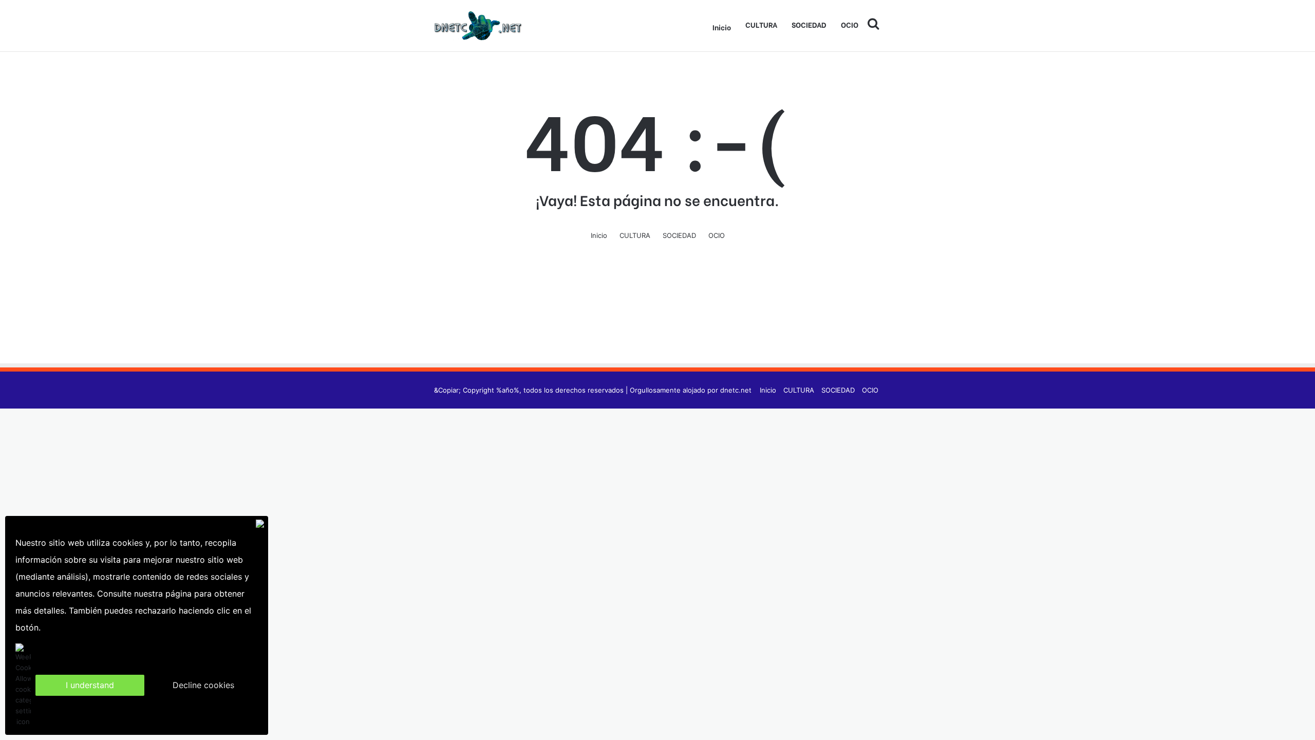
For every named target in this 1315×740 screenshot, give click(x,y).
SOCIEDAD (809, 24)
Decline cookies (203, 685)
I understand (90, 685)
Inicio (721, 27)
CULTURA (761, 24)
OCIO (849, 24)
